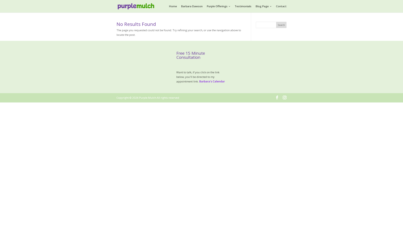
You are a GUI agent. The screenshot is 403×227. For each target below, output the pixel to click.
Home (173, 6)
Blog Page (262, 6)
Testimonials (243, 6)
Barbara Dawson (192, 6)
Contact (281, 6)
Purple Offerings (217, 6)
